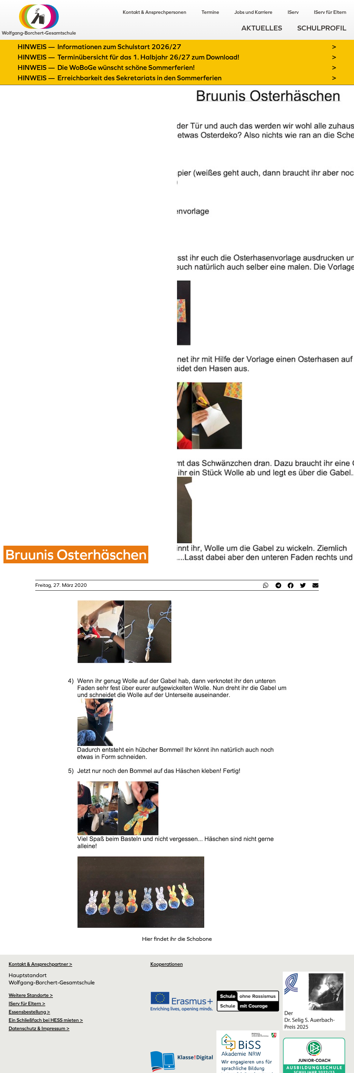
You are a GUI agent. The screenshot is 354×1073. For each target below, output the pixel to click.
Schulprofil (321, 28)
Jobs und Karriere (253, 12)
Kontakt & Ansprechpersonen (154, 12)
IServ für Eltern (330, 12)
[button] (266, 585)
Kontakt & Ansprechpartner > (40, 964)
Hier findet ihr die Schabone (177, 939)
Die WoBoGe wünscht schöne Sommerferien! (126, 67)
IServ (293, 12)
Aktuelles (261, 28)
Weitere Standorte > (31, 995)
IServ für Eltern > (27, 1003)
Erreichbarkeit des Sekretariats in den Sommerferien (139, 78)
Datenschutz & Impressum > (39, 1028)
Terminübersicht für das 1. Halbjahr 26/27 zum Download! (148, 57)
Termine (210, 12)
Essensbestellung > (29, 1012)
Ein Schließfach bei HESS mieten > (46, 1020)
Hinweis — (37, 47)
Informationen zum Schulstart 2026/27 (119, 47)
